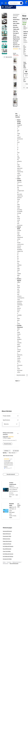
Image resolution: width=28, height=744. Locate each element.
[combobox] (15, 3)
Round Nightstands (7, 548)
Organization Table (7, 536)
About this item (7, 411)
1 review (9, 438)
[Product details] (18, 416)
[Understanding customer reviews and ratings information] (16, 440)
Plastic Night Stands (7, 541)
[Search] (21, 3)
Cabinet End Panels (7, 543)
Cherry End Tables (7, 551)
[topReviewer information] (11, 468)
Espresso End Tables (7, 558)
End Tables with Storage (8, 553)
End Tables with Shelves (8, 556)
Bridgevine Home (6, 538)
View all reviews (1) (11, 474)
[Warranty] (17, 424)
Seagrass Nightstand (7, 531)
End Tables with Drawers (8, 546)
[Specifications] (18, 420)
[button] (16, 115)
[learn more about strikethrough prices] (26, 21)
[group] (18, 49)
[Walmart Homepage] (6, 3)
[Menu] (2, 3)
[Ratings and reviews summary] (18, 433)
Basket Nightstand (7, 533)
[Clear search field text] (19, 3)
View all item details (21, 375)
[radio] (15, 60)
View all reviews (7, 443)
